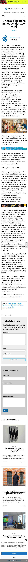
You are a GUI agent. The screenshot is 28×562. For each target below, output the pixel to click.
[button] (26, 540)
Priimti (14, 553)
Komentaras (6, 332)
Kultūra (14, 30)
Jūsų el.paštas (6, 375)
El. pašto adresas (7, 354)
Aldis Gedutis (12, 304)
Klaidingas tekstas (7, 383)
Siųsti (5, 410)
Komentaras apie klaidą (8, 396)
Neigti (14, 557)
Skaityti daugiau (22, 462)
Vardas (4, 348)
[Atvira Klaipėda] (14, 10)
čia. (20, 297)
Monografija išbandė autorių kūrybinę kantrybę (14, 537)
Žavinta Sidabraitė (8, 308)
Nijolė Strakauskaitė (17, 306)
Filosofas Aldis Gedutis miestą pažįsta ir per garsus (14, 493)
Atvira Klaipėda (15, 38)
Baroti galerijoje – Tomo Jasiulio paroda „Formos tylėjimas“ (14, 450)
